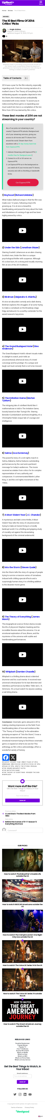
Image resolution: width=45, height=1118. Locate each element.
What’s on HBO (22, 1056)
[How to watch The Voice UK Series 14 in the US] (22, 951)
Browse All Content (22, 1050)
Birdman (9, 296)
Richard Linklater (24, 195)
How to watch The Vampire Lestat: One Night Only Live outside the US (22, 936)
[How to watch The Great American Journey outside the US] (22, 1010)
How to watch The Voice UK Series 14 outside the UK (22, 994)
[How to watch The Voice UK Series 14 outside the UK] (22, 979)
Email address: (22, 1073)
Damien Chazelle (25, 671)
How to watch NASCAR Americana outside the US (22, 905)
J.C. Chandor (33, 514)
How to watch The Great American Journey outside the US (22, 1025)
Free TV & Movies (22, 1049)
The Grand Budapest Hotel (18, 346)
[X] (13, 757)
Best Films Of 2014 (30, 762)
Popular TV (22, 1047)
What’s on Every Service (22, 1060)
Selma (8, 452)
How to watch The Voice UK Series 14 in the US (22, 965)
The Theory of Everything (18, 616)
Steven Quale (28, 567)
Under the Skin (12, 247)
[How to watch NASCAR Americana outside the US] (22, 890)
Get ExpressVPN (23, 182)
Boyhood (9, 195)
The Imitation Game (15, 398)
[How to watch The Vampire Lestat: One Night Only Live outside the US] (22, 921)
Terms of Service (16, 1107)
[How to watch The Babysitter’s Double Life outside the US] (22, 860)
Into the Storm (12, 567)
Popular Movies (22, 1045)
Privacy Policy (29, 1107)
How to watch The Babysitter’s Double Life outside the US (22, 875)
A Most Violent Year (15, 514)
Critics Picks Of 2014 (31, 764)
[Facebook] (5, 757)
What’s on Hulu (22, 1054)
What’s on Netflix (22, 1052)
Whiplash (10, 671)
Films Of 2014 (9, 766)
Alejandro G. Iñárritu (25, 296)
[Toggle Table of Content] (24, 78)
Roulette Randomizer (22, 1043)
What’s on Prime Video (22, 1058)
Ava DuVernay (20, 452)
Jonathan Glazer (30, 247)
